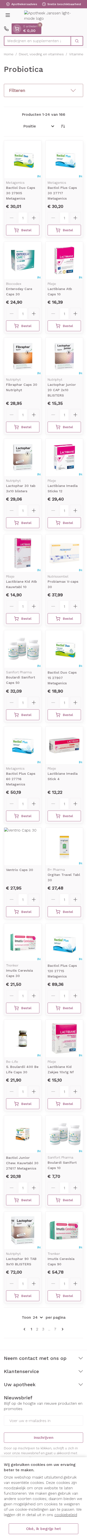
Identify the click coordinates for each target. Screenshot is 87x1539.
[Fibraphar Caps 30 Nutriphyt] (22, 356)
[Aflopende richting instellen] (63, 126)
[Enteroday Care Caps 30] (22, 260)
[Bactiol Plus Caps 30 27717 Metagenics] (64, 159)
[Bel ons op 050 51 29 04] (6, 28)
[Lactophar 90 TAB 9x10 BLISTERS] (22, 1230)
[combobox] (37, 41)
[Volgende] (61, 1329)
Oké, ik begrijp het (43, 1528)
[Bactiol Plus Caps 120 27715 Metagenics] (64, 942)
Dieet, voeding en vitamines (41, 54)
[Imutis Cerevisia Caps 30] (22, 942)
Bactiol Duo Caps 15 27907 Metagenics (62, 677)
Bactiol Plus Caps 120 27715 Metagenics (62, 971)
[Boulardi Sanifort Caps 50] (22, 649)
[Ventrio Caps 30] (22, 846)
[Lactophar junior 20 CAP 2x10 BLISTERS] (64, 356)
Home (9, 54)
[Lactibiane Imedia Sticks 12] (64, 457)
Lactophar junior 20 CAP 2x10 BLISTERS (62, 390)
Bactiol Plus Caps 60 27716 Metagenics (20, 779)
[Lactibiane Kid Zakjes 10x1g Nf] (64, 1038)
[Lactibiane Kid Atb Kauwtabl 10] (22, 553)
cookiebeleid (65, 1514)
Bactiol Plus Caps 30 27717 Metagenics (62, 193)
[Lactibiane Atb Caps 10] (64, 260)
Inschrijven (43, 1437)
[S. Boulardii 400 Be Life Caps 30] (22, 1038)
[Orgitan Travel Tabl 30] (64, 846)
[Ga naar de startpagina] (48, 15)
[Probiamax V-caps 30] (64, 553)
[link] (25, 1329)
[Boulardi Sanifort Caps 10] (64, 1134)
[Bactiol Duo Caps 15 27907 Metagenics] (64, 649)
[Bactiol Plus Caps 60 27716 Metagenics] (22, 745)
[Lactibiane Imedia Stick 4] (64, 745)
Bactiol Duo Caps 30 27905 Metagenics (20, 193)
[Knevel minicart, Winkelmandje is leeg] (17, 28)
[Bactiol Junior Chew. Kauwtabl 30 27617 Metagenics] (22, 1134)
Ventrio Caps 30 (19, 870)
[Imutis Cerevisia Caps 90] (64, 1230)
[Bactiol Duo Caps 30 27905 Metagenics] (22, 159)
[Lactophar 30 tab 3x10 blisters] (22, 457)
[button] (43, 90)
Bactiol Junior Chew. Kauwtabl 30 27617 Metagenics (22, 1163)
